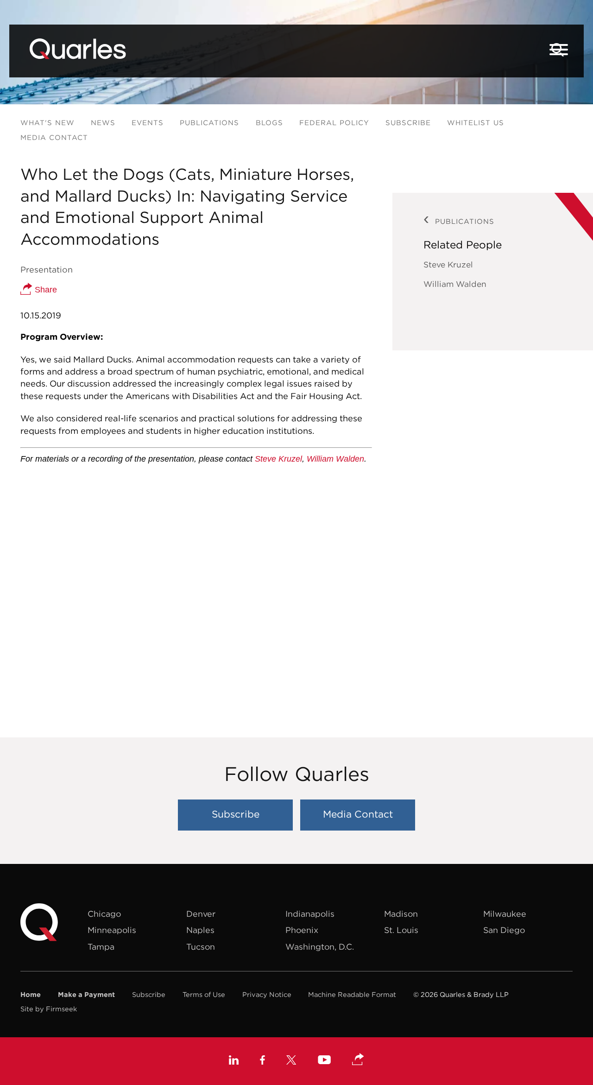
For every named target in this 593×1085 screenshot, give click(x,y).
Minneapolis (112, 930)
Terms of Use (204, 994)
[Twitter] (291, 1061)
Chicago (104, 913)
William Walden (335, 458)
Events (148, 122)
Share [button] (44, 289)
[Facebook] (262, 1061)
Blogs (269, 122)
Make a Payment (86, 994)
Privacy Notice (266, 994)
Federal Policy (334, 122)
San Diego (504, 930)
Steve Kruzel (278, 458)
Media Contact (54, 137)
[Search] (557, 50)
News (103, 122)
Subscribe (408, 122)
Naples (200, 930)
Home (30, 994)
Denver (200, 913)
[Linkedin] (233, 1061)
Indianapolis (309, 913)
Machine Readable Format (352, 994)
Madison (401, 913)
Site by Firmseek (48, 1008)
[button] (358, 1060)
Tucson (200, 946)
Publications (209, 122)
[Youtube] (324, 1061)
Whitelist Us (475, 122)
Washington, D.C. (319, 946)
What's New (47, 122)
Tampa (101, 946)
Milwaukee (504, 913)
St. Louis (401, 930)
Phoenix (301, 930)
